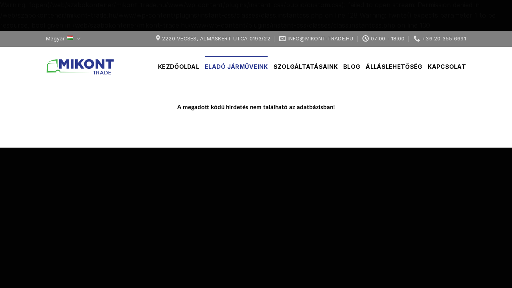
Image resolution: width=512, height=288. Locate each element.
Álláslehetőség (394, 66)
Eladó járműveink (236, 66)
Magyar (55, 39)
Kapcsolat (447, 66)
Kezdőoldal (178, 66)
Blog (351, 66)
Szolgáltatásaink (306, 66)
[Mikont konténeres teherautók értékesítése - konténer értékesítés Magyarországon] (86, 67)
